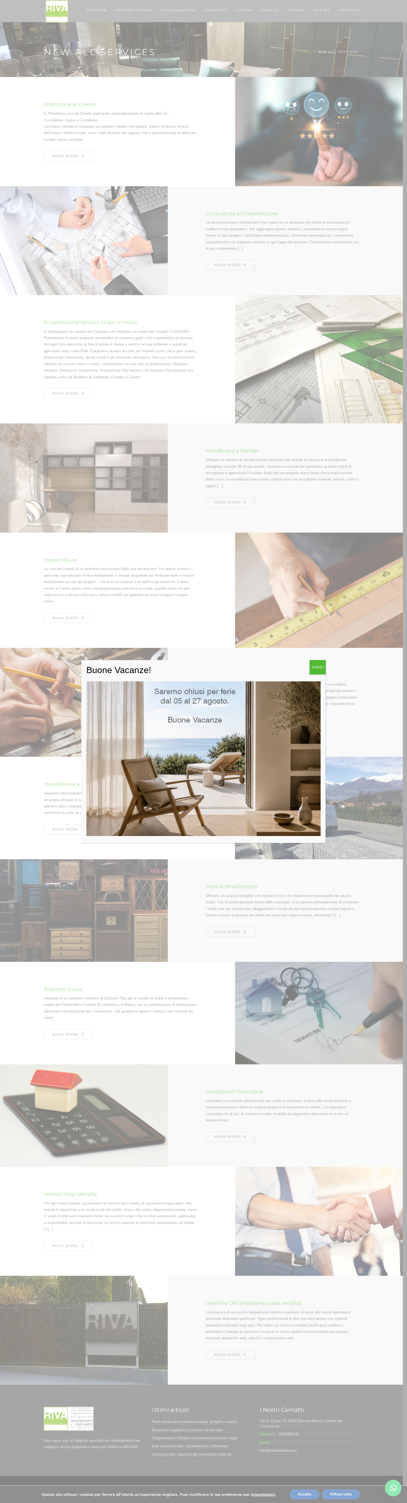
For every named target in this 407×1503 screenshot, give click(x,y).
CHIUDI (317, 667)
